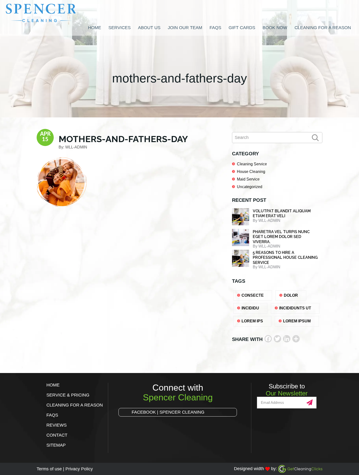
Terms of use (49, 468)
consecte (253, 295)
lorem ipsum (297, 321)
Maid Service (248, 179)
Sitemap (56, 445)
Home (53, 385)
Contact (56, 435)
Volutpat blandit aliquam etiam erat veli (282, 213)
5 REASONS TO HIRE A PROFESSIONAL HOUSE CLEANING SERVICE (285, 257)
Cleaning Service (252, 164)
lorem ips (252, 321)
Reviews (56, 425)
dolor (291, 295)
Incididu (250, 308)
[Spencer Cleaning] (50, 13)
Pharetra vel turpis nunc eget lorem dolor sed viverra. (281, 236)
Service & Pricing (67, 395)
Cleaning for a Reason (74, 405)
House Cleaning (251, 172)
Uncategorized (249, 187)
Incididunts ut (295, 308)
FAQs (52, 415)
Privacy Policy (79, 468)
